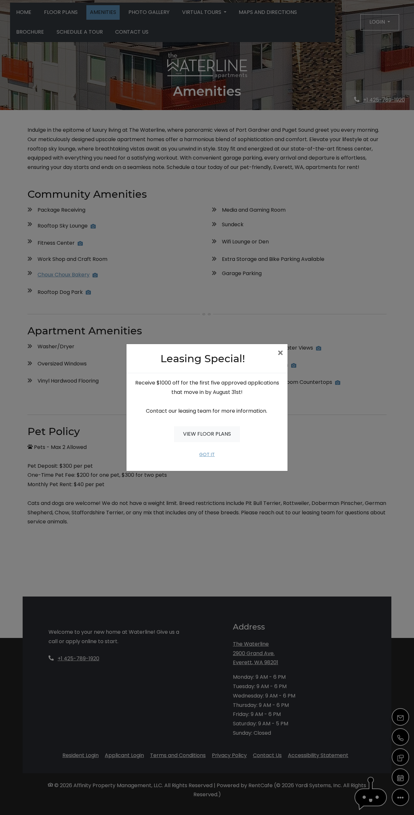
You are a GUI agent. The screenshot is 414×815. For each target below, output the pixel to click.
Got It (207, 454)
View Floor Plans (207, 434)
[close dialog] (280, 353)
